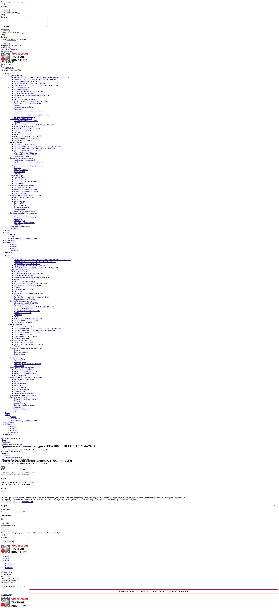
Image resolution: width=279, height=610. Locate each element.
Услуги (7, 232)
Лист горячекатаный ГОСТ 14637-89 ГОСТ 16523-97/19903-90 (37, 146)
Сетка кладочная (20, 179)
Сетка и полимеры (16, 176)
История (13, 246)
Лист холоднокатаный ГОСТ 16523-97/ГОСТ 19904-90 (34, 148)
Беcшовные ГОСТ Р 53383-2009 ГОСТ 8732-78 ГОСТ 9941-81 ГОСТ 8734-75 (42, 77)
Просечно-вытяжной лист (23, 152)
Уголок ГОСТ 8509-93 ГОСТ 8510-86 (28, 136)
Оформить (5, 529)
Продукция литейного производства (23, 213)
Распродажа (14, 229)
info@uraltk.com (7, 52)
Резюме (4, 39)
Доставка (13, 234)
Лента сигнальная (20, 205)
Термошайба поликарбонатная (25, 189)
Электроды (18, 219)
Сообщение (5, 26)
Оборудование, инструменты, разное (27, 103)
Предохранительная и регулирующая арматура (31, 95)
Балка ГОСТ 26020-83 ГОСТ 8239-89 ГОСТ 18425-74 (34, 125)
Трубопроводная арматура (19, 87)
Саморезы (17, 164)
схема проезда (6, 48)
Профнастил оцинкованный (24, 160)
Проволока (18, 132)
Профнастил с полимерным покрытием (28, 162)
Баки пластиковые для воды (24, 99)
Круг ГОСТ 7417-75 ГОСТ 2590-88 (27, 128)
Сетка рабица (19, 183)
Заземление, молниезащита (20, 227)
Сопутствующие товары (19, 215)
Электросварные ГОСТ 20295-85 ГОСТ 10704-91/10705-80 (36, 85)
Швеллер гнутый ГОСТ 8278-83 (26, 121)
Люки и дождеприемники (23, 93)
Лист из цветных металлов (24, 144)
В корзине (27, 502)
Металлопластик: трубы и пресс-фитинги (29, 111)
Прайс (7, 230)
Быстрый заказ (7, 502)
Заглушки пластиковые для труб (26, 217)
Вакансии (13, 248)
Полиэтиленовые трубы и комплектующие (26, 195)
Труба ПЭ (17, 199)
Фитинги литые (20, 201)
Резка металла (15, 236)
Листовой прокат (16, 142)
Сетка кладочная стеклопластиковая (27, 181)
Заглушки (17, 168)
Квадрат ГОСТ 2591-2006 (23, 127)
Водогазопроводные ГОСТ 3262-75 (27, 81)
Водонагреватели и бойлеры (24, 117)
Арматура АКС (19, 178)
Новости (13, 244)
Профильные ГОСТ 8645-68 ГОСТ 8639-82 (30, 83)
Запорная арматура (21, 89)
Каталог (8, 74)
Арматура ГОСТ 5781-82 (23, 123)
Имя (2, 4)
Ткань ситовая (19, 172)
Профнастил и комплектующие (21, 158)
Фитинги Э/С (19, 203)
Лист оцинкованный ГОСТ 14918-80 (27, 150)
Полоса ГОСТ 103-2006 (22, 130)
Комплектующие (20, 193)
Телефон (4, 6)
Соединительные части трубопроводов (28, 91)
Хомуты (17, 105)
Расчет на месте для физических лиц (23, 238)
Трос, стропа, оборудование (24, 223)
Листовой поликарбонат (23, 187)
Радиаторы (18, 109)
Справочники (10, 240)
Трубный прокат (16, 76)
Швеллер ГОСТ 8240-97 (23, 140)
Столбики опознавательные (24, 211)
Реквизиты (14, 250)
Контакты (9, 252)
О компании (9, 242)
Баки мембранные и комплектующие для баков (31, 115)
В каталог (4, 527)
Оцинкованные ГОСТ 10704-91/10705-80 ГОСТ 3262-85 (35, 79)
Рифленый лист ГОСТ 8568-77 (25, 154)
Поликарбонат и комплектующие (22, 185)
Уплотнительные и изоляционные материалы (31, 101)
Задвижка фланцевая (21, 207)
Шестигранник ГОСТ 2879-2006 (26, 138)
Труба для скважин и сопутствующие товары (26, 166)
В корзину (17, 502)
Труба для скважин (21, 170)
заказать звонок (6, 64)
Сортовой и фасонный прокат (21, 119)
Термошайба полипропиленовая (26, 191)
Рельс (16, 134)
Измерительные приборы (23, 107)
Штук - (3, 492)
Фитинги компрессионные (24, 197)
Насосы (17, 113)
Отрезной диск (19, 221)
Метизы (17, 97)
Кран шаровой (19, 209)
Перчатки (17, 225)
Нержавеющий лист (21, 156)
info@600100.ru (7, 582)
